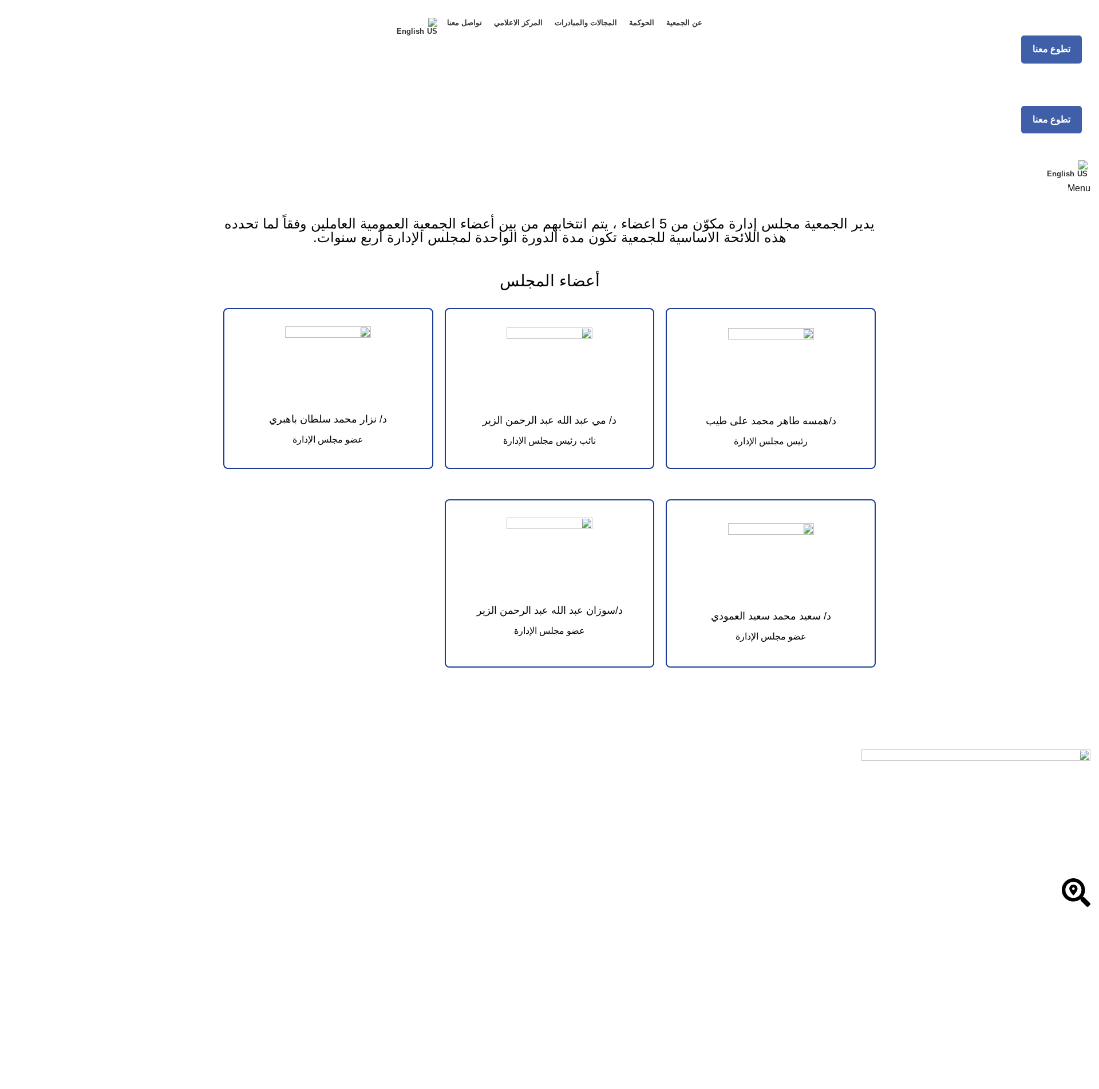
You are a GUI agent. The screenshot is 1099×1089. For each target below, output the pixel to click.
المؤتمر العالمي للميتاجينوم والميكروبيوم (1008, 1063)
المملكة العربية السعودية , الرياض (1019, 918)
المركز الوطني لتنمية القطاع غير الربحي (1009, 972)
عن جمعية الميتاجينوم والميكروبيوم (1020, 1019)
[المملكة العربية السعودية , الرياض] (1076, 892)
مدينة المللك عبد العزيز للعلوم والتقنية (1013, 1041)
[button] (1051, 49)
